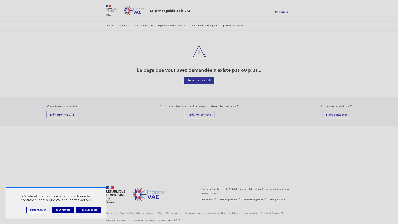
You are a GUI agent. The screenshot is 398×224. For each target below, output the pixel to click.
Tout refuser (63, 210)
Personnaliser (38, 210)
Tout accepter (88, 210)
